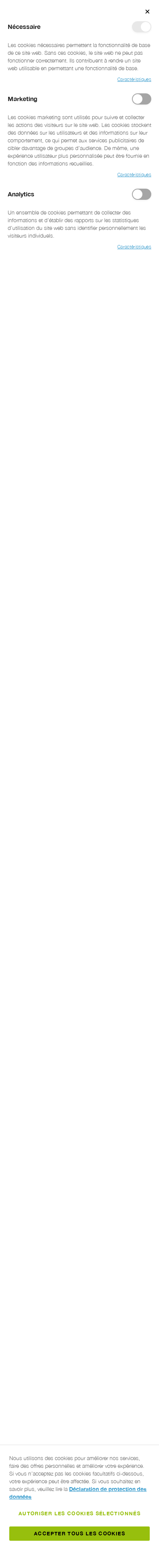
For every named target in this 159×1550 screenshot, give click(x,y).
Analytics (141, 194)
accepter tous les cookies (79, 1533)
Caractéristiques (134, 79)
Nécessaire (141, 26)
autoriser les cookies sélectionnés (79, 1513)
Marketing (141, 99)
